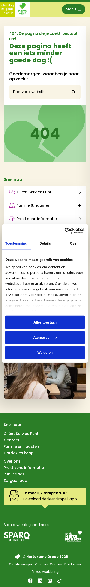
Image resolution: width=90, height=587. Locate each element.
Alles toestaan (45, 322)
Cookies (56, 564)
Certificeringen (21, 564)
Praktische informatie (37, 218)
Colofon (41, 564)
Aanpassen (42, 337)
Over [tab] (74, 243)
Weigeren (45, 352)
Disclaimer (72, 564)
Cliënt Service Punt (21, 433)
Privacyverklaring (45, 571)
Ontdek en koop (19, 453)
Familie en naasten (21, 446)
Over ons (12, 461)
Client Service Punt (34, 192)
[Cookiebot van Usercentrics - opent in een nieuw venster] (65, 231)
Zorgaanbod (15, 480)
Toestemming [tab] (16, 243)
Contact (12, 440)
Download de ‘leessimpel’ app (50, 499)
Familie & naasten (33, 205)
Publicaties (14, 474)
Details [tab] (45, 243)
